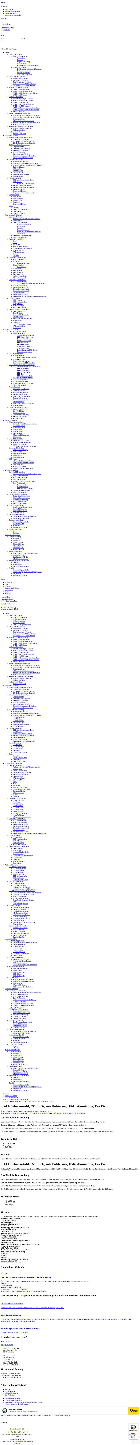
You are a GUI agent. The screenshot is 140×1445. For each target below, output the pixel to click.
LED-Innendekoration (12, 1097)
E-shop (3, 2)
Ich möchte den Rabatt (17, 1439)
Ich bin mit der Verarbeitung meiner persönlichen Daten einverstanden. (23, 1291)
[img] (4, 6)
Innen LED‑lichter (11, 1096)
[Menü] (136, 1424)
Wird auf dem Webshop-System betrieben (14, 1415)
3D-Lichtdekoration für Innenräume (16, 1099)
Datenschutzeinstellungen (62, 1415)
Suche (24, 39)
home (7, 1094)
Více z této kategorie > (24, 74)
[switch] (133, 1437)
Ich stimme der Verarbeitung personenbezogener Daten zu (17, 1442)
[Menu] (1, 30)
